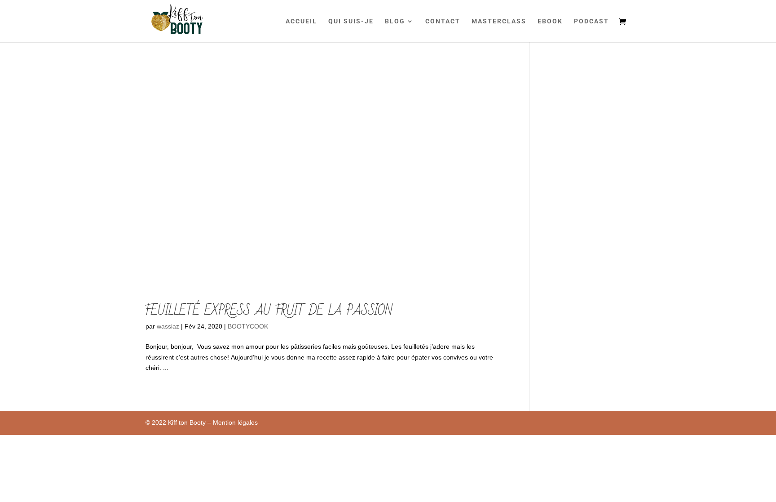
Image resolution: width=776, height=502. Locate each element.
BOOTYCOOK (248, 326)
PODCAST (591, 21)
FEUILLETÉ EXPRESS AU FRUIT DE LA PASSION (269, 310)
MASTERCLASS (499, 21)
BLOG (395, 21)
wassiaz (168, 326)
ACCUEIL (301, 21)
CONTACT (442, 21)
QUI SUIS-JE (351, 21)
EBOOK (550, 21)
